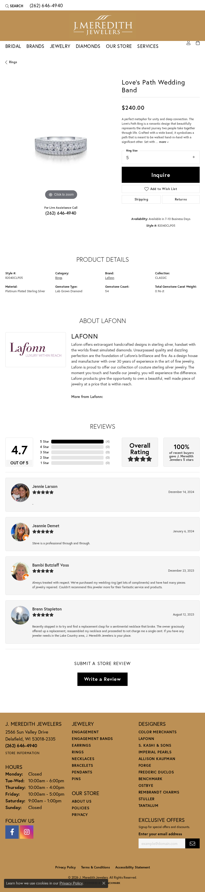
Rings (13, 62)
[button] (14, 5)
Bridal (13, 46)
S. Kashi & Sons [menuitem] (155, 745)
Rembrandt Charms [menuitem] (159, 792)
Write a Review (102, 679)
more (163, 142)
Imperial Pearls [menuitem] (155, 751)
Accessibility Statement (132, 867)
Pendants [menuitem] (82, 772)
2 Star (44, 458)
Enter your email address (160, 833)
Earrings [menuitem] (81, 745)
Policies (80, 807)
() (108, 441)
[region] (60, 145)
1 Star (45, 463)
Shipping (141, 199)
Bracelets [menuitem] (82, 765)
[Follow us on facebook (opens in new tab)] (12, 832)
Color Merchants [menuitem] (158, 731)
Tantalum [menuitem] (149, 805)
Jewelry (60, 46)
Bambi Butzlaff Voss (50, 565)
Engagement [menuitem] (85, 731)
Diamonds (88, 46)
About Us (81, 801)
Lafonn (109, 278)
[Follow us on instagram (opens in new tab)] (26, 832)
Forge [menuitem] (145, 765)
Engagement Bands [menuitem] (92, 738)
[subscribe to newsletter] (192, 843)
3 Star (44, 452)
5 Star (44, 441)
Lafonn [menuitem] (146, 738)
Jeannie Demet (45, 525)
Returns (181, 199)
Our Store (119, 46)
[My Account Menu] (188, 43)
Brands (35, 46)
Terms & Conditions (95, 867)
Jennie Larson (44, 486)
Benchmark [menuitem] (151, 778)
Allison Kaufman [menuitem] (157, 758)
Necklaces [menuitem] (83, 758)
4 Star (44, 447)
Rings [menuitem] (78, 751)
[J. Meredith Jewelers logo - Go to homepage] (102, 25)
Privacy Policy (65, 867)
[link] (46, 5)
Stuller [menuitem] (147, 798)
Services (148, 46)
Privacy (80, 814)
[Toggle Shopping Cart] (198, 43)
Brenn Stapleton (47, 609)
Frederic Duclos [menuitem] (156, 772)
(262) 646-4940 (61, 213)
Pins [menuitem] (76, 778)
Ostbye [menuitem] (146, 785)
